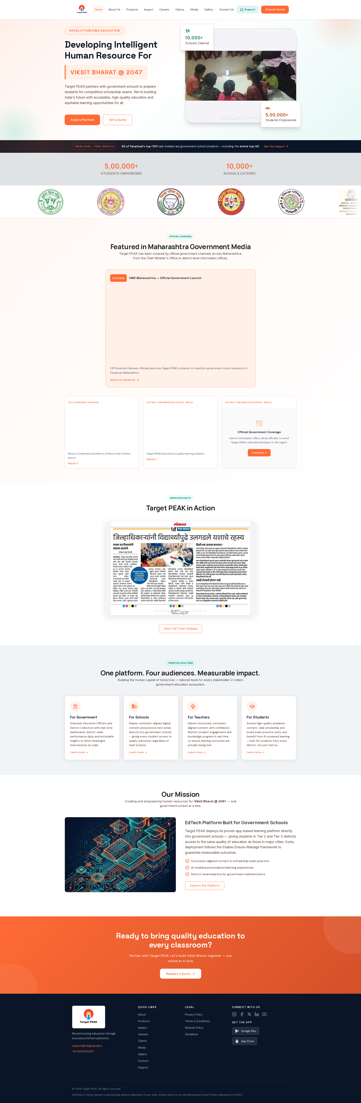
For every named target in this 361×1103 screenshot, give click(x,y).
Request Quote (275, 9)
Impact (148, 9)
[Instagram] (234, 1014)
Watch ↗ (73, 463)
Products (132, 9)
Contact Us (226, 9)
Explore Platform (82, 120)
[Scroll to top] (351, 1095)
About (142, 1014)
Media (194, 9)
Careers (164, 9)
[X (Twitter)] (249, 1014)
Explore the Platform (205, 885)
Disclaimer (191, 1034)
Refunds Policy (194, 1027)
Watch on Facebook (124, 380)
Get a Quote (117, 120)
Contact (143, 1061)
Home (98, 9)
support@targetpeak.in (87, 1046)
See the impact (276, 146)
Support (143, 1067)
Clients (179, 9)
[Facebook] (242, 1014)
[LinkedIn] (257, 1014)
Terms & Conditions (197, 1021)
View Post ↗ (259, 452)
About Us (114, 9)
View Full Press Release (180, 628)
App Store (247, 1041)
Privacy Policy (193, 1014)
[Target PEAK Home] (81, 9)
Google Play (248, 1031)
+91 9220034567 (83, 1051)
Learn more (79, 752)
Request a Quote (180, 974)
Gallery (208, 9)
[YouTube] (264, 1014)
